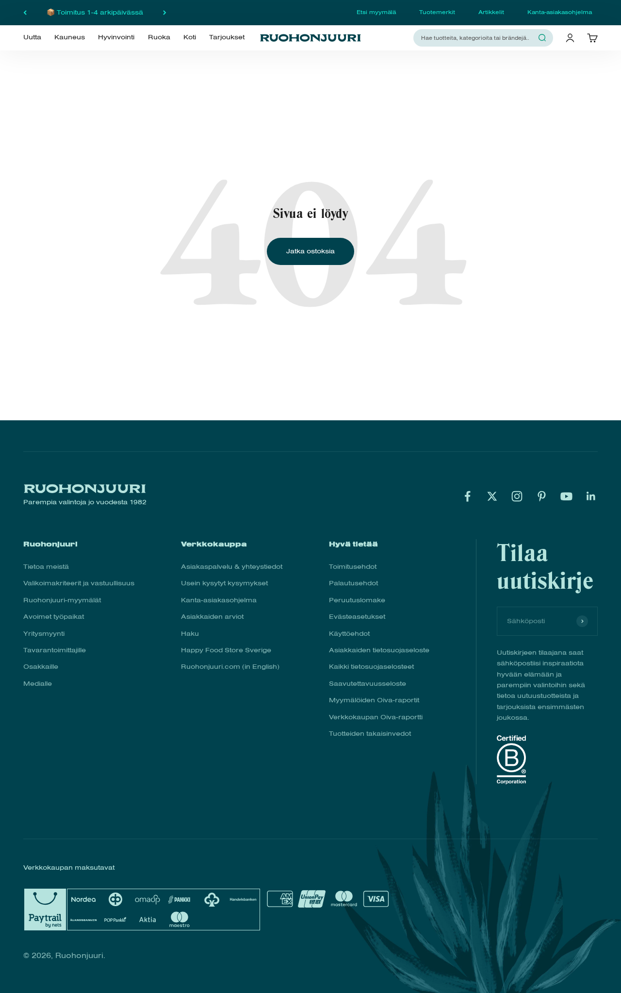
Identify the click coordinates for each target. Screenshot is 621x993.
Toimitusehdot (352, 567)
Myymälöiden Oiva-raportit (374, 700)
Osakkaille (40, 666)
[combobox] (477, 37)
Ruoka (159, 37)
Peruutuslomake (357, 600)
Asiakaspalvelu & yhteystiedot (231, 567)
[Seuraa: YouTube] (566, 496)
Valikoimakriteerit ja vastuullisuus (78, 583)
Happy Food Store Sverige (226, 650)
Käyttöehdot (349, 633)
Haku (190, 633)
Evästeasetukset (357, 616)
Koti (189, 37)
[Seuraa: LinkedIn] (591, 496)
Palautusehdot (353, 583)
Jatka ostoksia (310, 251)
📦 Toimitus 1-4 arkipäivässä (95, 12)
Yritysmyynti (44, 633)
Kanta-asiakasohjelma (559, 12)
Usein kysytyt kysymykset (224, 583)
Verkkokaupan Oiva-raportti (376, 717)
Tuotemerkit (437, 12)
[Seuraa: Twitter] (492, 496)
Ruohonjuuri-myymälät (62, 600)
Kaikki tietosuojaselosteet (371, 666)
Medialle (37, 683)
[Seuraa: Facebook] (467, 496)
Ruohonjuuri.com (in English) (230, 666)
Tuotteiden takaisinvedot (370, 733)
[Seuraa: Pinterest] (541, 496)
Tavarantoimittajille (54, 650)
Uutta (32, 37)
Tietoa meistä (46, 567)
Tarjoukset (227, 37)
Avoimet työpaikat (53, 616)
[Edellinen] (25, 12)
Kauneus (69, 37)
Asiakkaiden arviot (212, 616)
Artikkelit (491, 12)
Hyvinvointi (116, 37)
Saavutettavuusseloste (367, 683)
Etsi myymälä (376, 12)
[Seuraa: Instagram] (516, 496)
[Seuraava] (164, 12)
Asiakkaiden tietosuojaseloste (379, 650)
